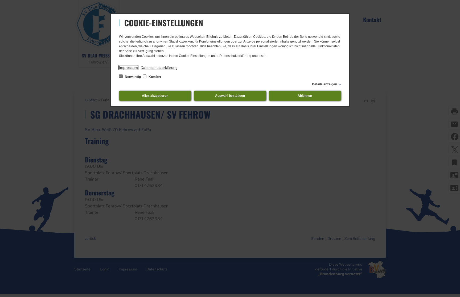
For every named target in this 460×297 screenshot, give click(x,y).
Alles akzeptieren (155, 96)
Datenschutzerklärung (159, 67)
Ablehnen (305, 96)
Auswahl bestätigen (230, 96)
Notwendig (133, 77)
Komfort (154, 77)
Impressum (128, 67)
